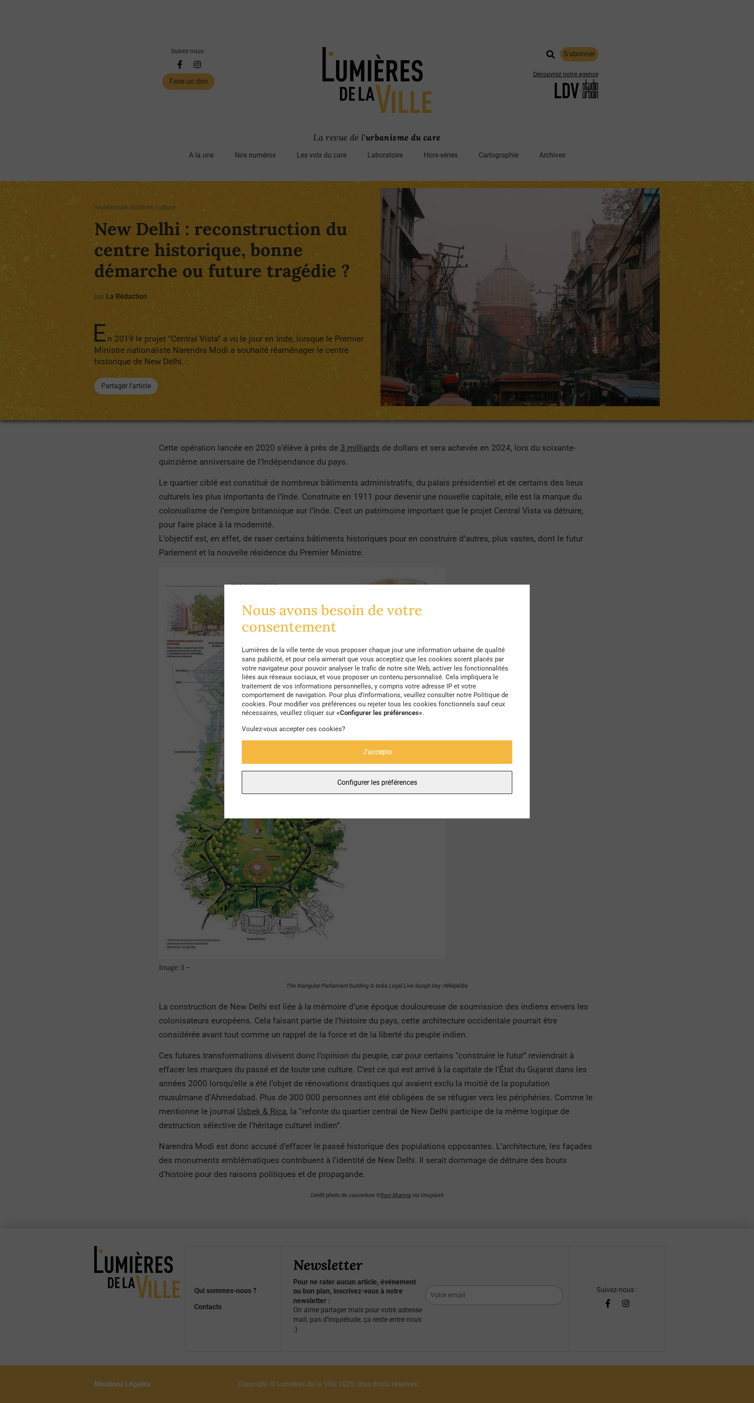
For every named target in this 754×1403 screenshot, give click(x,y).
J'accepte (377, 752)
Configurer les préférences (377, 782)
